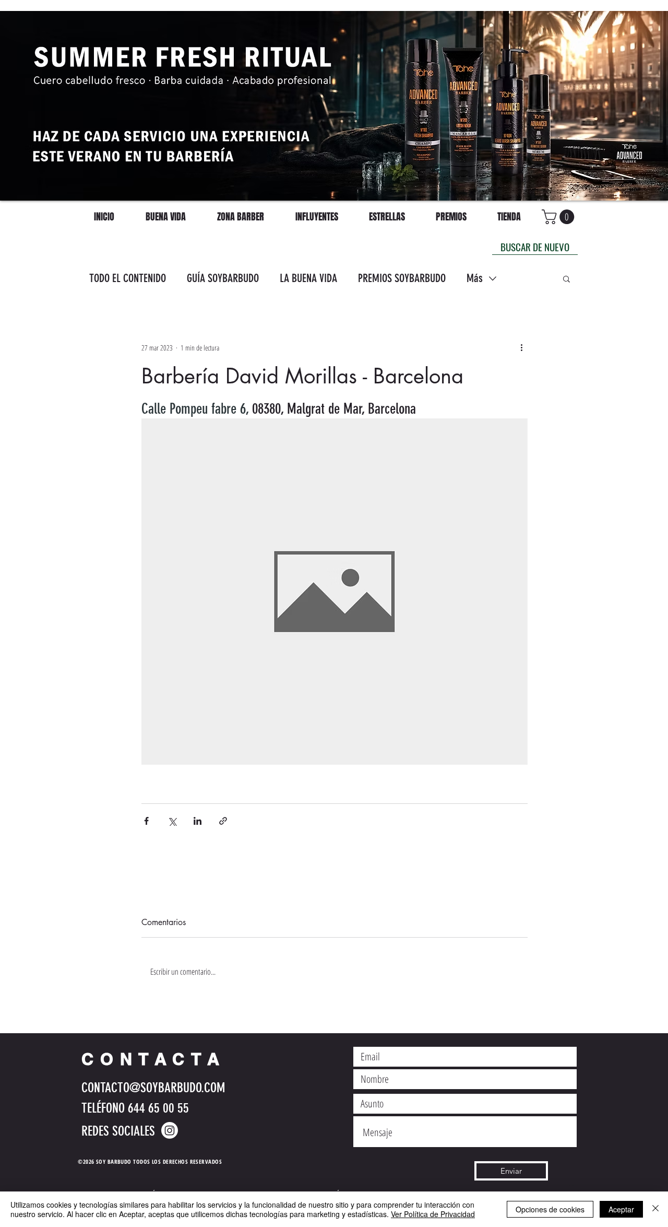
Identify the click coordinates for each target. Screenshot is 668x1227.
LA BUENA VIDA (308, 278)
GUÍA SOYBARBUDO (223, 278)
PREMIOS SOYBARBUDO (402, 278)
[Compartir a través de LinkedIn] (197, 821)
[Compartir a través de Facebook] (146, 821)
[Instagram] (169, 1130)
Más (475, 278)
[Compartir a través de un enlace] (223, 821)
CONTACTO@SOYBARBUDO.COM (153, 1088)
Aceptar (621, 1209)
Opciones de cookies (550, 1209)
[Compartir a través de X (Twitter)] (172, 821)
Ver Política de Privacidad (433, 1214)
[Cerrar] (655, 1209)
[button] (566, 278)
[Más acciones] (521, 347)
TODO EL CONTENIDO (127, 278)
